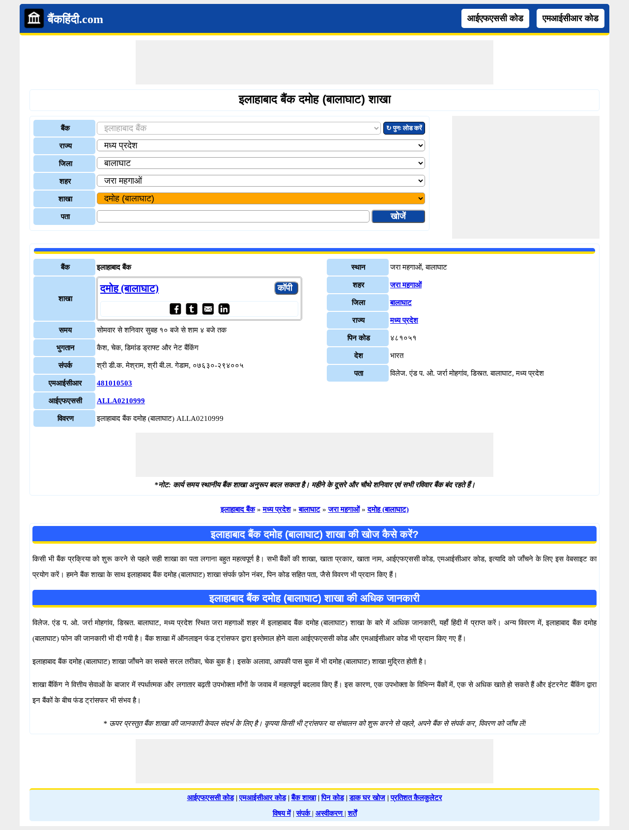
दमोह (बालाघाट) (129, 288)
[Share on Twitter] (191, 309)
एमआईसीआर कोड (571, 18)
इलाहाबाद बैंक (238, 509)
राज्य (65, 146)
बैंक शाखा (303, 798)
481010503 (114, 383)
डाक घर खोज (367, 798)
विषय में (282, 813)
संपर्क (304, 813)
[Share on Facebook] (175, 309)
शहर (65, 181)
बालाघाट (401, 302)
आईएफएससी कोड (495, 18)
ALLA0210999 (121, 401)
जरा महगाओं (406, 285)
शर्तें (352, 813)
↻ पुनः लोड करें (404, 128)
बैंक (65, 128)
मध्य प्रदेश (404, 320)
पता (65, 217)
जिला (65, 163)
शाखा (65, 199)
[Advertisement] (314, 62)
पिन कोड (332, 798)
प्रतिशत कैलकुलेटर (416, 798)
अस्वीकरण (329, 813)
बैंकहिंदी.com (75, 19)
